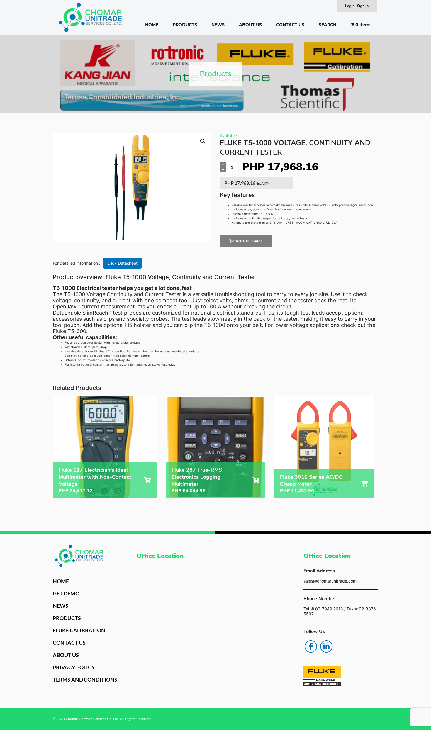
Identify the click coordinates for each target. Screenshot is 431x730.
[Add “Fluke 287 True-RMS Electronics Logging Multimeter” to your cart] (256, 480)
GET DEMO (66, 593)
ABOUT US (250, 24)
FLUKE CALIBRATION (79, 630)
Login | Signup (357, 6)
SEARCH (327, 24)
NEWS (218, 24)
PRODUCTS (185, 24)
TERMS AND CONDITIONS (85, 679)
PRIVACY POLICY (74, 667)
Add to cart (248, 241)
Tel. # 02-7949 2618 (323, 608)
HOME (151, 24)
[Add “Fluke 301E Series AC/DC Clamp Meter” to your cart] (364, 484)
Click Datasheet (122, 263)
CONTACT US (290, 24)
